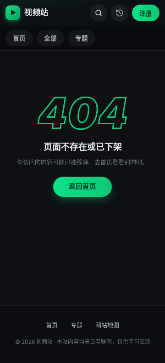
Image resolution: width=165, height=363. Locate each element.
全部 (50, 38)
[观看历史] (119, 13)
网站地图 (107, 324)
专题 (81, 38)
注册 (145, 13)
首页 (19, 38)
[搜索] (98, 13)
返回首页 (82, 186)
